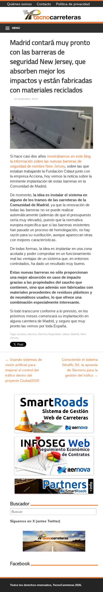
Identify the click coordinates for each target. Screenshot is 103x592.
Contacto (44, 4)
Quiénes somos (19, 4)
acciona (21, 334)
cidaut (65, 334)
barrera (32, 334)
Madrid (75, 334)
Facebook (20, 563)
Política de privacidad (73, 4)
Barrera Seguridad (49, 334)
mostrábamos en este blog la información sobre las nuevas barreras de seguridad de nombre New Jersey (50, 161)
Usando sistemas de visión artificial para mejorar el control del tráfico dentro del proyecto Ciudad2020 (23, 370)
